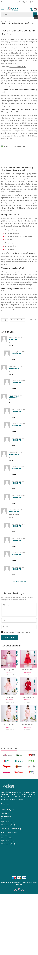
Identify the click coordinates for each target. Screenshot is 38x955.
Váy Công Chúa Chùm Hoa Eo (14, 697)
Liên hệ (27, 2)
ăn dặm (5, 320)
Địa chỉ (20, 2)
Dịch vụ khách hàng (7, 822)
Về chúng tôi (5, 813)
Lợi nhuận (4, 819)
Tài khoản (34, 2)
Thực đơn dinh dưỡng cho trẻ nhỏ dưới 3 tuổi (17, 23)
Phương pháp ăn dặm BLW (10, 112)
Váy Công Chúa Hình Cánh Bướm (15, 724)
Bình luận (8, 637)
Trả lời (11, 345)
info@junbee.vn (6, 804)
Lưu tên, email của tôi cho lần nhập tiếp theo (17, 632)
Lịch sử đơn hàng (6, 816)
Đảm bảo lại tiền (6, 838)
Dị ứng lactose (30, 253)
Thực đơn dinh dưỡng (17, 320)
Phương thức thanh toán (9, 832)
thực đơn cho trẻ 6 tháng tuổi (15, 208)
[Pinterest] (35, 320)
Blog (6, 21)
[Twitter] (31, 320)
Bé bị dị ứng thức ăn (16, 253)
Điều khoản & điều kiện (8, 825)
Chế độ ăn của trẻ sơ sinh (18, 67)
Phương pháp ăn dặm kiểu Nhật (22, 109)
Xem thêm (9, 665)
